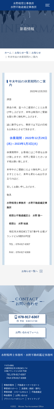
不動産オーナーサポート (28, 385)
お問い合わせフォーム (27, 332)
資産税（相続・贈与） (31, 388)
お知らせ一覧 (22, 52)
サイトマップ (34, 399)
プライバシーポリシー (14, 399)
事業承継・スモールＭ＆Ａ (16, 392)
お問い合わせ (21, 395)
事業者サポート (11, 388)
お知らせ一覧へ (30, 271)
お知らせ (36, 52)
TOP (47, 404)
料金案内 (8, 395)
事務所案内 (9, 385)
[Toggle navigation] (47, 5)
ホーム (8, 52)
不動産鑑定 (37, 392)
